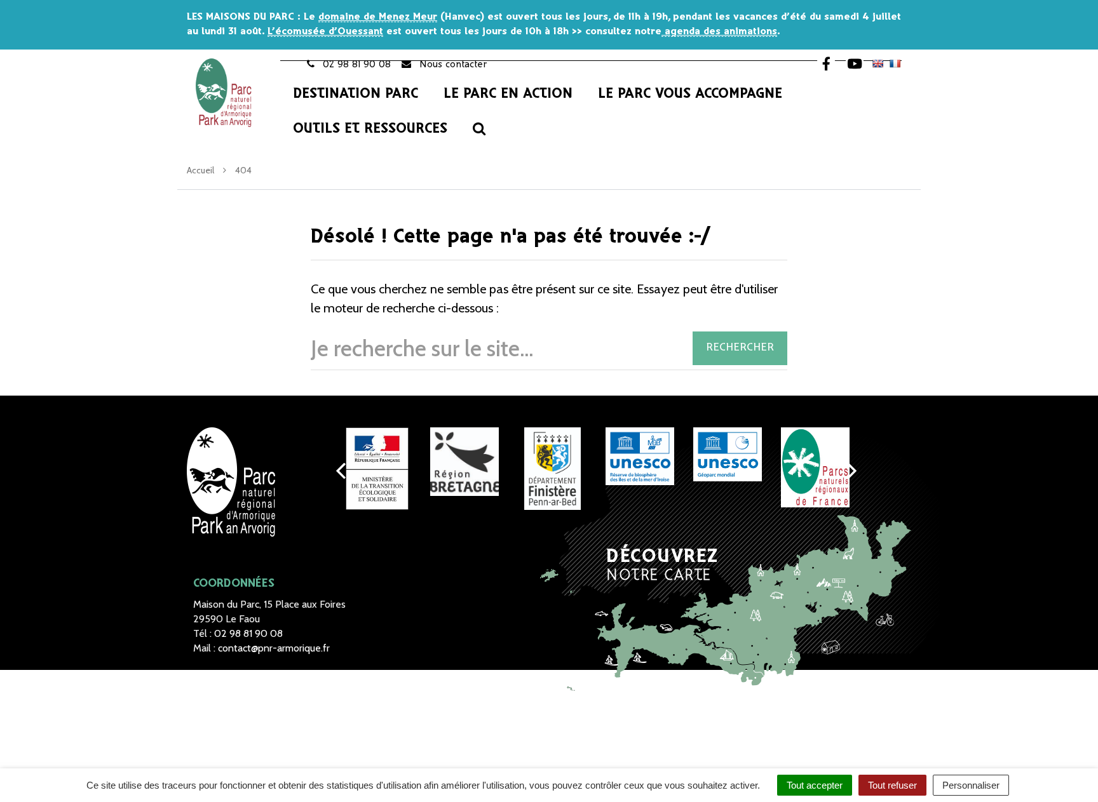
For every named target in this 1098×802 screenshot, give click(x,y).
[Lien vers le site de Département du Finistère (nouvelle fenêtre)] (552, 468)
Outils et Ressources (370, 129)
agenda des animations (719, 31)
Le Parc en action (508, 94)
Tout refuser (892, 785)
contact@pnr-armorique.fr (274, 648)
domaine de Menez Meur (377, 17)
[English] (877, 63)
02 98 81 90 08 (248, 633)
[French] (894, 63)
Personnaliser (971, 785)
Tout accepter (815, 785)
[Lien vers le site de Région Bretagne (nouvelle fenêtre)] (464, 461)
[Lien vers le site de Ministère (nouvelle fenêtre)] (376, 468)
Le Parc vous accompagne (690, 94)
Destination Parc (355, 94)
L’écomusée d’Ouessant (325, 31)
